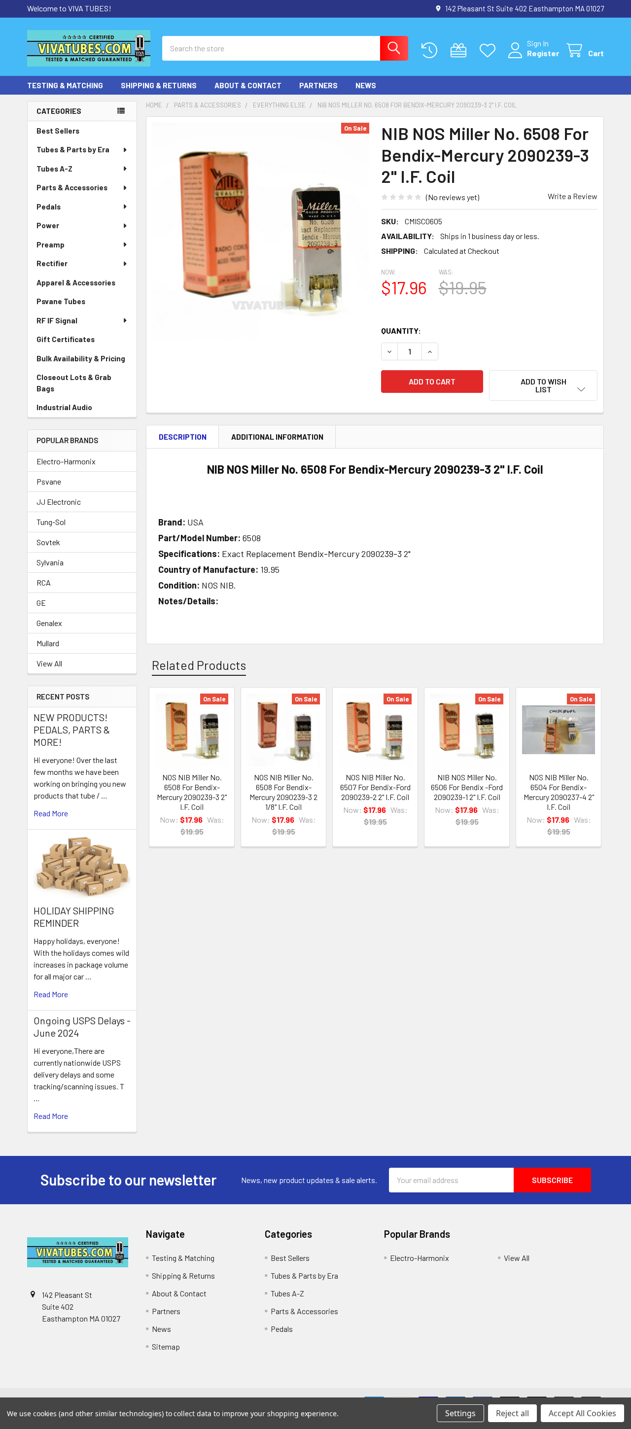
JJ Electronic (58, 501)
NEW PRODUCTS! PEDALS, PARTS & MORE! (72, 729)
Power (47, 225)
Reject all (512, 1413)
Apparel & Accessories (75, 282)
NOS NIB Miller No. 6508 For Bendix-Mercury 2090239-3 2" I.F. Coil (192, 791)
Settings (460, 1413)
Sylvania (50, 562)
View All (49, 663)
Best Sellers (57, 130)
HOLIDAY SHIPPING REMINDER (74, 917)
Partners (318, 85)
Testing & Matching (65, 85)
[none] (260, 231)
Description (183, 436)
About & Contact (247, 85)
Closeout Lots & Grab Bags (73, 383)
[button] (543, 385)
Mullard (47, 643)
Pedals (48, 206)
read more (51, 813)
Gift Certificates (65, 339)
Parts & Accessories (71, 187)
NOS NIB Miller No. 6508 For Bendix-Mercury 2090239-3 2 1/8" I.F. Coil (283, 791)
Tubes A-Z (54, 168)
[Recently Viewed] (431, 50)
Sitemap (166, 1346)
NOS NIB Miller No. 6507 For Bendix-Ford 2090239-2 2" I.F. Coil (375, 787)
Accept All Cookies (582, 1413)
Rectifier (52, 263)
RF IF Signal (56, 320)
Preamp (50, 244)
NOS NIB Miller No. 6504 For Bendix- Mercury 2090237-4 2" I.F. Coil (559, 791)
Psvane (48, 481)
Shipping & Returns (159, 85)
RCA (43, 582)
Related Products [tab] (199, 665)
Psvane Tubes (60, 301)
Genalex (49, 622)
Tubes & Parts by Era (72, 149)
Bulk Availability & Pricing (80, 358)
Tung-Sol (51, 521)
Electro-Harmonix (66, 461)
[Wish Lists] (489, 50)
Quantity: (401, 330)
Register (543, 53)
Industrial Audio (64, 407)
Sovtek (48, 542)
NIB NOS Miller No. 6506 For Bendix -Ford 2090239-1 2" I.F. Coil (467, 787)
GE (41, 602)
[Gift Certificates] (460, 50)
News (365, 85)
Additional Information (277, 436)
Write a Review (572, 196)
